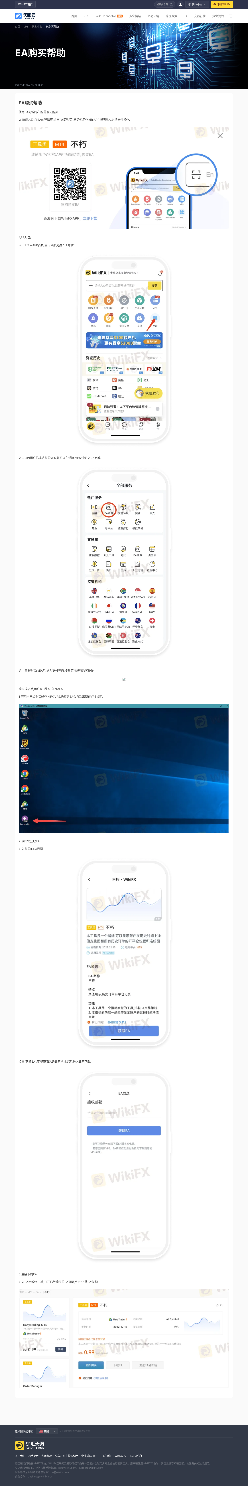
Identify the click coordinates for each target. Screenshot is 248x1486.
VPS (86, 16)
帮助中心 (37, 26)
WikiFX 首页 (25, 4)
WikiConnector (109, 16)
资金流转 (218, 16)
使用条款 (47, 1455)
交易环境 (153, 16)
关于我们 (20, 1455)
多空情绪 (135, 16)
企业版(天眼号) (89, 1455)
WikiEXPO (120, 1455)
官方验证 (106, 1455)
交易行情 (200, 16)
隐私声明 (60, 1455)
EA (186, 16)
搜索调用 (73, 1455)
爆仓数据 (171, 16)
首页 (74, 16)
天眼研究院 (135, 1455)
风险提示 (33, 1455)
